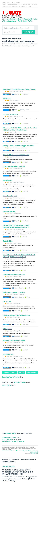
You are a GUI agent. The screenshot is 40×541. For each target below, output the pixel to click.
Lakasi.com (7, 301)
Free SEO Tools (7, 6)
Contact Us (24, 6)
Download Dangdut (10, 196)
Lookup (29, 32)
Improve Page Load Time (13, 4)
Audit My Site (7, 385)
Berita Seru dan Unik (10, 114)
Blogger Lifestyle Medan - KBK (14, 340)
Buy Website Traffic (9, 437)
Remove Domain (16, 6)
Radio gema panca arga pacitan (14, 292)
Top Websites (29, 450)
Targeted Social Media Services (13, 441)
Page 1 (21, 372)
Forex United (7, 439)
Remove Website (11, 450)
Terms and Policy (20, 450)
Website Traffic (20, 382)
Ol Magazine (7, 329)
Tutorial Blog (8, 241)
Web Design (34, 4)
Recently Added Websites (34, 451)
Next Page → (32, 372)
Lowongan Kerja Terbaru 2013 (14, 166)
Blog (30, 6)
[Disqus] (20, 513)
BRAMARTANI (8, 354)
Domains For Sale (25, 4)
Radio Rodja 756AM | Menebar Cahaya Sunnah (19, 89)
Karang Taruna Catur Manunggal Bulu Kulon (18, 146)
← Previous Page (9, 372)
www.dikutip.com (9, 211)
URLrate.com (34, 453)
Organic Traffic (10, 433)
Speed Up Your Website (10, 377)
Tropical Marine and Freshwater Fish (16, 155)
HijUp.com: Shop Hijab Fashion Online (16, 315)
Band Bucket (7, 180)
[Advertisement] (20, 68)
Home (4, 4)
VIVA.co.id (6, 98)
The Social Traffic (8, 466)
